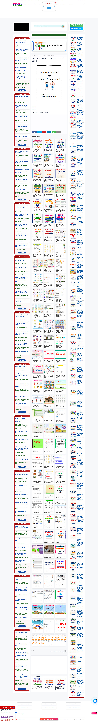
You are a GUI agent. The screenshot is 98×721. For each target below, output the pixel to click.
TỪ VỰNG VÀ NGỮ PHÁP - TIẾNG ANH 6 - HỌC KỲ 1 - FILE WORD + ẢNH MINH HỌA (7, 711)
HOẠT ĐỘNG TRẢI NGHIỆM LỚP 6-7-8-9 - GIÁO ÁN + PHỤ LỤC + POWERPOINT (49, 719)
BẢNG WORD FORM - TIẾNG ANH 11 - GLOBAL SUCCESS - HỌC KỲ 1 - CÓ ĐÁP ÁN (7, 715)
